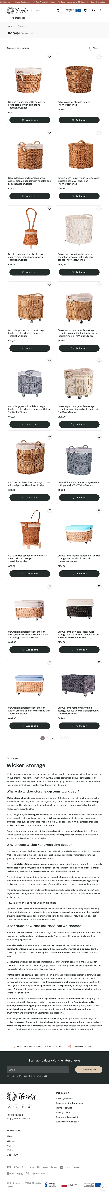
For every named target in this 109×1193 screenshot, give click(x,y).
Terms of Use (41, 1076)
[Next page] (66, 738)
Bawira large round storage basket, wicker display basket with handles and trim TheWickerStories (29, 181)
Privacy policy (63, 1112)
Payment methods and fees (69, 1103)
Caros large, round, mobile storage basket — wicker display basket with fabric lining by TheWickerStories (77, 333)
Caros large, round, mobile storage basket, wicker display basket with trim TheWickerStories (29, 409)
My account (12, 1155)
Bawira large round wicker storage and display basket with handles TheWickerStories (78, 181)
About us (11, 1136)
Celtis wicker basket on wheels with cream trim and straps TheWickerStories (27, 558)
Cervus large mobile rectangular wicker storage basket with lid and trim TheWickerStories (79, 558)
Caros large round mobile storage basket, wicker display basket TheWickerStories (26, 333)
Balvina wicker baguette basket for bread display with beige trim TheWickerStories (27, 105)
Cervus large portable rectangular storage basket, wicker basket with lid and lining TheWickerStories (28, 634)
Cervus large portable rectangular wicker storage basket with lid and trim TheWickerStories (29, 710)
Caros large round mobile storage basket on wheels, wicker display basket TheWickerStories (76, 257)
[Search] (58, 10)
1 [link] (42, 738)
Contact (10, 1141)
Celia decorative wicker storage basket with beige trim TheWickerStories (29, 484)
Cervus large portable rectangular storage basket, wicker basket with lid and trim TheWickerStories (78, 634)
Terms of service (64, 1108)
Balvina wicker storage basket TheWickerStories (74, 103)
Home (9, 26)
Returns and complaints (67, 1117)
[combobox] (47, 10)
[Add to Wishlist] (49, 56)
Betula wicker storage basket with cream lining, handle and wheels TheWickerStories (26, 257)
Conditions (28, 1076)
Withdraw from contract (67, 1121)
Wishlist (10, 1150)
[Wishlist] (85, 10)
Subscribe (87, 1069)
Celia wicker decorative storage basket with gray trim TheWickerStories (79, 484)
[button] (93, 10)
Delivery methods (64, 1098)
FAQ (9, 1145)
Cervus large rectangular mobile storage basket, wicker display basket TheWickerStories (78, 710)
